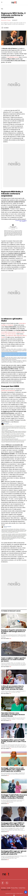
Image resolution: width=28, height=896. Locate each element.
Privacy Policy (14, 887)
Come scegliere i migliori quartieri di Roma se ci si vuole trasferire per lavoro (13, 659)
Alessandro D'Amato (6, 20)
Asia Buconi (4, 775)
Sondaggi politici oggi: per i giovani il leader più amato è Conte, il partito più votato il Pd (13, 852)
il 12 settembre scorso (13, 57)
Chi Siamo (3, 887)
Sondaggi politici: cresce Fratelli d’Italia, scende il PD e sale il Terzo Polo (13, 741)
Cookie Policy (22, 887)
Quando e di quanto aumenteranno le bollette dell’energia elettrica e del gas (13, 631)
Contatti (8, 887)
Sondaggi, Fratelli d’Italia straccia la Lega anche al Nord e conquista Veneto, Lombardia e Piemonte (14, 796)
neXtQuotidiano (5, 638)
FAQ (2, 8)
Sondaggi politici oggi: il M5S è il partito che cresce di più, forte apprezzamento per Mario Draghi (13, 824)
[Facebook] (1, 882)
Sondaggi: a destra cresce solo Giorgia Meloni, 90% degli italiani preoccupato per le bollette (13, 769)
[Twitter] (6, 882)
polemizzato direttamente (8, 390)
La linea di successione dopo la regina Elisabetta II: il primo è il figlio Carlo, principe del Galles (12, 687)
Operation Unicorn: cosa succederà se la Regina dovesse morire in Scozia (13, 714)
